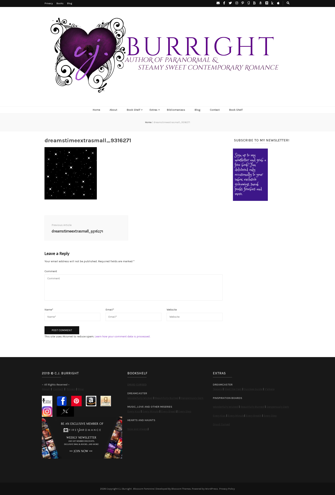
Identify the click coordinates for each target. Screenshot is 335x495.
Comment (50, 271)
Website (172, 309)
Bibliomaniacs (176, 109)
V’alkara (269, 389)
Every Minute (150, 411)
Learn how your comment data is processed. (122, 336)
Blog (69, 3)
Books (60, 3)
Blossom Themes (181, 488)
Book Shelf (133, 109)
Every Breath (169, 411)
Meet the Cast (233, 389)
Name (48, 309)
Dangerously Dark (192, 398)
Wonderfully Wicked (140, 398)
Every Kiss (133, 411)
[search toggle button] (288, 3)
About (113, 109)
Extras (153, 109)
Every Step (184, 411)
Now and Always (137, 429)
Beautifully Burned (167, 398)
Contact (215, 109)
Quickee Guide (253, 389)
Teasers (217, 389)
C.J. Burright (125, 488)
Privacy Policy (227, 488)
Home (96, 109)
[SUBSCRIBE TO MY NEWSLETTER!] (250, 200)
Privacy (48, 3)
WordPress (211, 488)
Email (110, 309)
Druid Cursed (221, 424)
